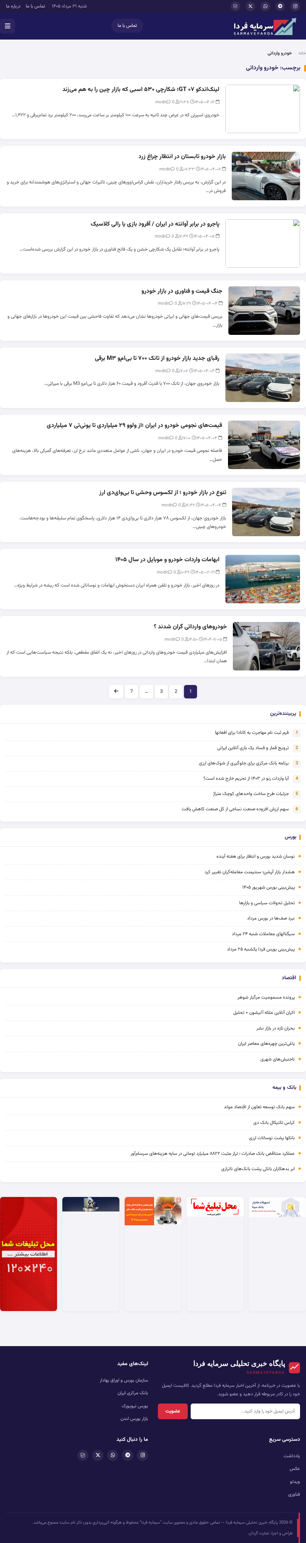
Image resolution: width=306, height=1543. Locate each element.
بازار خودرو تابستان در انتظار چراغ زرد (182, 156)
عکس (295, 1469)
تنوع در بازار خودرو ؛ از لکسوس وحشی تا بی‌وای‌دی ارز (162, 492)
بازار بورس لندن (134, 1419)
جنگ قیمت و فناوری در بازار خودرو (181, 291)
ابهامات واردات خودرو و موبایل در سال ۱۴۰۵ (167, 560)
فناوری (294, 1494)
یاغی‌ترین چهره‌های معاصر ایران (266, 1043)
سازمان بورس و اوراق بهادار (124, 1380)
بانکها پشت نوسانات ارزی (272, 1138)
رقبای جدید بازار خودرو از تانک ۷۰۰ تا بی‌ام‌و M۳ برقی (157, 358)
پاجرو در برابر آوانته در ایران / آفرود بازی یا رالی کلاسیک (155, 224)
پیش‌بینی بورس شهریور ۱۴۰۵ (268, 887)
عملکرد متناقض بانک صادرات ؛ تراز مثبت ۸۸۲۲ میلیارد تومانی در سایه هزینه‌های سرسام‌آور (213, 1153)
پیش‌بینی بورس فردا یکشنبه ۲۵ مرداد (261, 949)
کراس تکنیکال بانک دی (274, 1122)
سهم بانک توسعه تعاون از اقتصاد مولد (259, 1107)
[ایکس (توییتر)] (250, 6)
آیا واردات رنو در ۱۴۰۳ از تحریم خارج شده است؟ (246, 778)
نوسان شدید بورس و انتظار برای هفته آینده (255, 856)
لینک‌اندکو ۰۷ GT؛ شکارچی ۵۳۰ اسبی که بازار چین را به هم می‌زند (140, 89)
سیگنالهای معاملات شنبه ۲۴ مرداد (263, 934)
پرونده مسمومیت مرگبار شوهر (266, 997)
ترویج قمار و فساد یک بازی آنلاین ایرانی (253, 748)
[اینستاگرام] (295, 6)
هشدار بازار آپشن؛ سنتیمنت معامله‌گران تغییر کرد (249, 872)
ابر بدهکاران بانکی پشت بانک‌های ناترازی (258, 1169)
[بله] (235, 6)
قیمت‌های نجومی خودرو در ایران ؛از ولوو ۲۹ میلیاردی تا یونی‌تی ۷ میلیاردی (134, 425)
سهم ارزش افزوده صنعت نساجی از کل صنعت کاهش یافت (235, 809)
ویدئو (295, 1482)
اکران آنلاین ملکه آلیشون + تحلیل (264, 1012)
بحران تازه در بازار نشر (275, 1028)
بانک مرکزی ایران (133, 1393)
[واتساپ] (265, 6)
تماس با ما (35, 6)
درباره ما (13, 6)
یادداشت (292, 1456)
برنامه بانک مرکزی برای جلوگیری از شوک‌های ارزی (244, 763)
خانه (302, 53)
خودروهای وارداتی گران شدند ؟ (190, 627)
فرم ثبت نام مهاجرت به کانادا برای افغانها (252, 732)
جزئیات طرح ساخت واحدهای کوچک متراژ (251, 794)
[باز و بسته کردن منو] (7, 26)
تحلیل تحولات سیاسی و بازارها (267, 903)
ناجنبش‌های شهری (277, 1059)
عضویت (172, 1411)
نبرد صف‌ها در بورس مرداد (271, 918)
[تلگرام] (280, 6)
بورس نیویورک (135, 1406)
